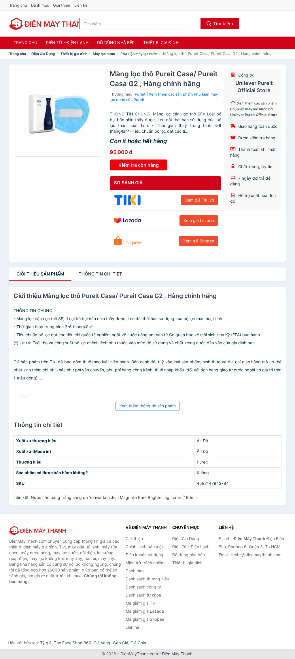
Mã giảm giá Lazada (145, 611)
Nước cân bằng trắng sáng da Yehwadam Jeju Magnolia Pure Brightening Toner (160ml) (114, 497)
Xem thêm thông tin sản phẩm (147, 405)
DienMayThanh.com (139, 653)
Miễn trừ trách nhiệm (145, 562)
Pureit (140, 94)
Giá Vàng (102, 642)
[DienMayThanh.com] (49, 23)
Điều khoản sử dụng (144, 554)
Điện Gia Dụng (43, 54)
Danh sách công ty (143, 586)
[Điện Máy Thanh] (38, 530)
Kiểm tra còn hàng (138, 165)
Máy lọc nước (104, 54)
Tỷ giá (46, 642)
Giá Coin (138, 642)
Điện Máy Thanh (177, 653)
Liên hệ (81, 5)
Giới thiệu (61, 5)
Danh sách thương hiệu (147, 578)
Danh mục (40, 5)
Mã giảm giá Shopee (145, 619)
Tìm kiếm (222, 23)
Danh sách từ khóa (143, 594)
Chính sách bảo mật (144, 546)
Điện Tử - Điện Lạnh (67, 42)
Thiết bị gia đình (161, 42)
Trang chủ (18, 5)
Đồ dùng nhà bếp (116, 42)
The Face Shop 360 (72, 642)
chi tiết (100, 274)
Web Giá (120, 642)
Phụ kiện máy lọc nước (139, 54)
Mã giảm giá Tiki (141, 603)
